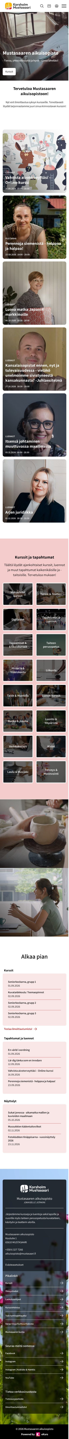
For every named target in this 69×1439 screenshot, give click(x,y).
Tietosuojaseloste (14, 1398)
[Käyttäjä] (56, 6)
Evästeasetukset (14, 1264)
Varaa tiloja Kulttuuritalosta (19, 1323)
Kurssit (9, 71)
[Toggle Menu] (64, 6)
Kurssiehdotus (12, 1307)
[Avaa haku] (42, 6)
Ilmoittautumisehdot (16, 1407)
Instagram (10, 1361)
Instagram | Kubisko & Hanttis (20, 1369)
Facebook (10, 1353)
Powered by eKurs (34, 1434)
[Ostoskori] (49, 6)
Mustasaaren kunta (14, 1331)
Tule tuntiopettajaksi (16, 1315)
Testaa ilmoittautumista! (18, 1029)
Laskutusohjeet (13, 1299)
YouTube (9, 1377)
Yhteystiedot (11, 1291)
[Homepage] (18, 6)
